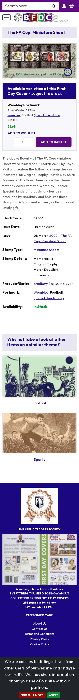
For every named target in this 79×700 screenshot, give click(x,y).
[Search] (53, 6)
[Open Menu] (6, 17)
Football (39, 403)
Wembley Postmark (23, 105)
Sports (39, 459)
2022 (53, 235)
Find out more (32, 695)
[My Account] (64, 6)
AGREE (54, 695)
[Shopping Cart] (71, 6)
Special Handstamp (47, 115)
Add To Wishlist (21, 133)
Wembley (13, 115)
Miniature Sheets (47, 249)
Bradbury (41, 283)
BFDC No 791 (61, 283)
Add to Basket (53, 142)
